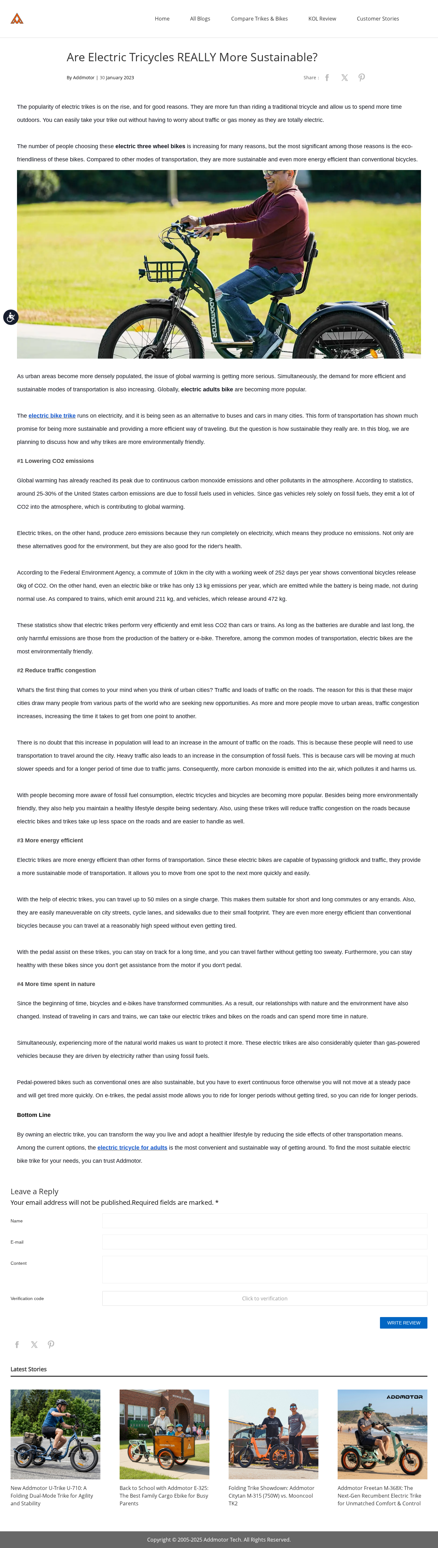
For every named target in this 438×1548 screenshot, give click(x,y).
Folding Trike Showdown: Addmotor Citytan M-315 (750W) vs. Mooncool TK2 (272, 1495)
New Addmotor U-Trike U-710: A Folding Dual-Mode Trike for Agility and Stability (52, 1495)
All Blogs (200, 18)
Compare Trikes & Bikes (259, 18)
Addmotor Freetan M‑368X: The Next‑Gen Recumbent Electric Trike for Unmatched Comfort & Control (379, 1495)
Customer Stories (378, 18)
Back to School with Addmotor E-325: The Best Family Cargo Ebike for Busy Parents (164, 1495)
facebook (327, 77)
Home (162, 18)
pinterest (361, 77)
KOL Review (322, 18)
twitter (344, 77)
